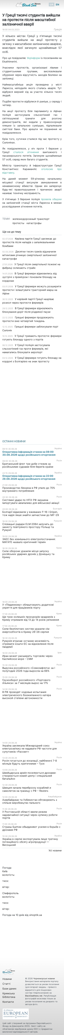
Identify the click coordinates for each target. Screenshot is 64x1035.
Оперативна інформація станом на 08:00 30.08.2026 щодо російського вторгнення (28, 453)
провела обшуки (51, 199)
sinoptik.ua (35, 914)
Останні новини (13, 441)
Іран (60, 652)
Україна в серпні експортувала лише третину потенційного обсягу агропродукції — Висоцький (30, 841)
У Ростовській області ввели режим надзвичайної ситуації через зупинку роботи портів (29, 814)
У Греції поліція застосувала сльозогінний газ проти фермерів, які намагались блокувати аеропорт (26, 348)
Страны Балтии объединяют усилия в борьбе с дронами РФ (31, 828)
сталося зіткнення (26, 152)
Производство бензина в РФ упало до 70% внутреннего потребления (28, 489)
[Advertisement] (32, 400)
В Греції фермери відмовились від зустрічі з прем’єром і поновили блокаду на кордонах (29, 277)
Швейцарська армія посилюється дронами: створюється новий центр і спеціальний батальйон (29, 775)
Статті (6, 983)
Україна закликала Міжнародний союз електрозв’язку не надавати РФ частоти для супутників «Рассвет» (29, 748)
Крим (59, 548)
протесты (18, 223)
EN (57, 4)
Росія (59, 460)
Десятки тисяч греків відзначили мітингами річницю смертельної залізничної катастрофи (29, 255)
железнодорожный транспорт (31, 218)
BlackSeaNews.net (33, 996)
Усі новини (55, 850)
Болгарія (57, 509)
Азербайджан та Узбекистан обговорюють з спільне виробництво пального (29, 801)
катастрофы (34, 223)
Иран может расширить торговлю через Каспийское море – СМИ (27, 657)
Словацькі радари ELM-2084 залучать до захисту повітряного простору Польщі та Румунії (28, 526)
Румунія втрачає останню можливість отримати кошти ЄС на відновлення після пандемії (27, 643)
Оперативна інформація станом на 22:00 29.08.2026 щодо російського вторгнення (28, 477)
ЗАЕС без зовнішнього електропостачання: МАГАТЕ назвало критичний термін (28, 541)
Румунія (58, 521)
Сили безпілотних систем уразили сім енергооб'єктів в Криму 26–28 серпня (25, 630)
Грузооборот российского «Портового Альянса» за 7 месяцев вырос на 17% (26, 681)
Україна (58, 448)
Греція (58, 29)
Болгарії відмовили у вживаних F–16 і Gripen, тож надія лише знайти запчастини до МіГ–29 (30, 513)
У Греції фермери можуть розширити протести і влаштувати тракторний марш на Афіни (31, 290)
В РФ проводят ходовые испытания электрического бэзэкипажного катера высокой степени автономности (26, 694)
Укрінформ (33, 58)
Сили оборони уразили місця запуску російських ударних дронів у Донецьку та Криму (28, 554)
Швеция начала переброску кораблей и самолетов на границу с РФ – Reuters (26, 789)
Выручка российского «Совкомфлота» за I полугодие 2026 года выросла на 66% (28, 669)
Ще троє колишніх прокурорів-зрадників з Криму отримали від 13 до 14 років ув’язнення (30, 618)
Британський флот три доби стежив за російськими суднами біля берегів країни (27, 465)
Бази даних (9, 988)
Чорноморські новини (44, 978)
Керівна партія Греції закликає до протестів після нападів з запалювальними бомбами (29, 242)
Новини (7, 978)
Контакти (8, 1001)
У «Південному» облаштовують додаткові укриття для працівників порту (28, 606)
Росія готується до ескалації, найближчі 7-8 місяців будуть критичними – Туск (29, 762)
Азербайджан (55, 796)
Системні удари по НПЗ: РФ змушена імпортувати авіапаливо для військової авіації (30, 501)
